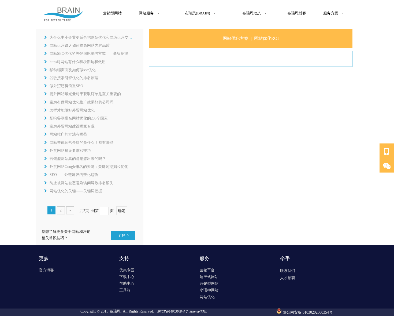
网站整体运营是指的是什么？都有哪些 (81, 143)
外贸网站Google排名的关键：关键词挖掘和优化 (89, 167)
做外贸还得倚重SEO (66, 86)
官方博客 (46, 270)
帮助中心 (126, 284)
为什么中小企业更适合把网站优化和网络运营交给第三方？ (98, 38)
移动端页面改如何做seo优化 (73, 70)
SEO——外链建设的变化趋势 (74, 175)
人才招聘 (287, 278)
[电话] (387, 151)
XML (204, 311)
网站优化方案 (235, 38)
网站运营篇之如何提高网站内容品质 (80, 46)
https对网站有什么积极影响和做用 (78, 62)
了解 (122, 235)
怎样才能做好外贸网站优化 (72, 110)
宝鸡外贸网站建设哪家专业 (72, 126)
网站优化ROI (266, 38)
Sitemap (194, 311)
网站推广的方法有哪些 (68, 134)
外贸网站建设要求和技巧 (70, 151)
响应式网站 (209, 277)
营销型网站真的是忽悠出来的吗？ (78, 159)
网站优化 (207, 297)
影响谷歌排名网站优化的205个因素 (79, 118)
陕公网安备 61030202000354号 (308, 312)
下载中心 (126, 277)
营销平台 (207, 270)
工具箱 (125, 290)
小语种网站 (209, 290)
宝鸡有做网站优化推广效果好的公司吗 (81, 102)
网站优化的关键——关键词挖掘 (76, 191)
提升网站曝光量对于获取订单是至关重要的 (85, 94)
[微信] (387, 165)
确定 (121, 211)
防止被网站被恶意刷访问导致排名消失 (81, 183)
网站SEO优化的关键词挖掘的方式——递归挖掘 (89, 54)
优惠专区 (126, 270)
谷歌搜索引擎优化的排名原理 (74, 78)
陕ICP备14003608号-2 (172, 311)
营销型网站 (209, 284)
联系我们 (287, 271)
